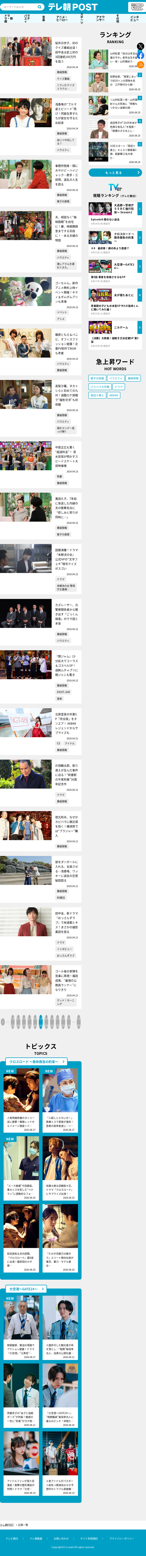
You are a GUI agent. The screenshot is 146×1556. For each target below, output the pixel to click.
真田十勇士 (97, 395)
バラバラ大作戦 (100, 387)
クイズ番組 (63, 78)
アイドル (70, 743)
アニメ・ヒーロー (62, 18)
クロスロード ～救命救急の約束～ (33, 1061)
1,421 (52, 1022)
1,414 (12, 1022)
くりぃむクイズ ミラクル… (65, 86)
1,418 (35, 1022)
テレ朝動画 (36, 1538)
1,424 (69, 1022)
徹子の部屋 (63, 201)
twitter (140, 46)
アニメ (60, 318)
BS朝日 (61, 897)
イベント (62, 312)
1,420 (46, 1022)
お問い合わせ (61, 1538)
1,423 (63, 1022)
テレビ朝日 (12, 1538)
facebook (140, 55)
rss (140, 64)
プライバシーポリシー (121, 1538)
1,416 (24, 1022)
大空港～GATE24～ (23, 1289)
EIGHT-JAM (63, 692)
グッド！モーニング (65, 1002)
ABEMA (113, 395)
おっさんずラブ (65, 955)
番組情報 (62, 72)
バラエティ (27, 18)
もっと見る (113, 172)
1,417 (29, 1022)
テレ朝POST (73, 7)
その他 (117, 18)
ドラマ (60, 579)
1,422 (57, 1022)
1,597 (78, 1022)
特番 (59, 476)
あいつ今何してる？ (65, 141)
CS (58, 743)
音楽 (43, 18)
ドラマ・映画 (8, 18)
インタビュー (134, 18)
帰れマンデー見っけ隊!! (65, 429)
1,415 (18, 1022)
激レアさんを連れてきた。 (65, 265)
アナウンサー (100, 18)
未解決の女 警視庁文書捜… (66, 587)
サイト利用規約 (89, 1538)
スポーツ (81, 18)
